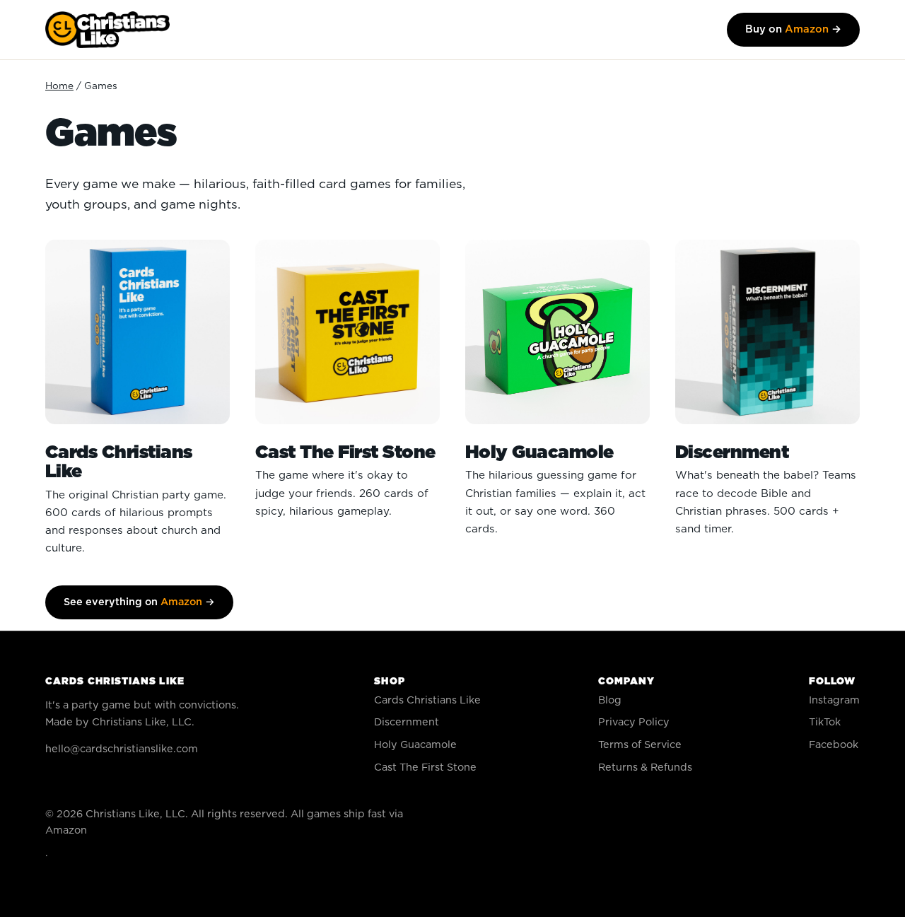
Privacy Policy (634, 722)
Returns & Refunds (645, 767)
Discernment (406, 722)
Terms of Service (640, 745)
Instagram (834, 700)
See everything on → (139, 602)
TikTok (825, 722)
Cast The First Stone (425, 767)
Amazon (66, 830)
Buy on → (793, 29)
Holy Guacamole (415, 745)
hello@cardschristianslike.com (121, 749)
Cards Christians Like (427, 700)
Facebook (833, 745)
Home (59, 86)
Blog (609, 700)
